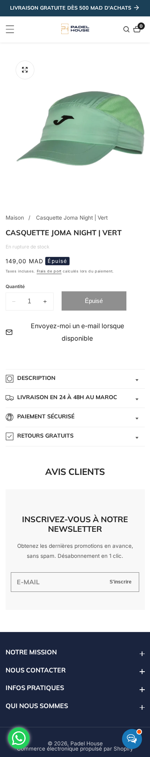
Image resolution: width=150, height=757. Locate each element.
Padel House (86, 744)
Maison (15, 217)
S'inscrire (121, 581)
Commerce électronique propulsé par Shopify (75, 749)
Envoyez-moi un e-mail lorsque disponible (77, 332)
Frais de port (49, 271)
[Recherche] (127, 29)
